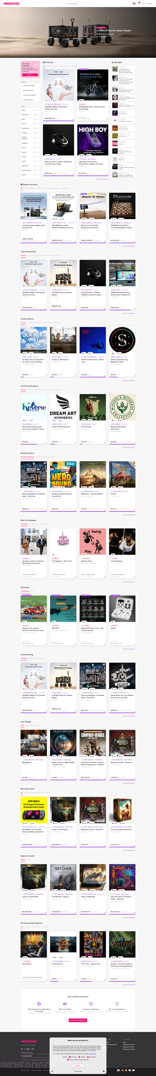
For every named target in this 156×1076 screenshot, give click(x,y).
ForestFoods (86, 427)
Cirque (113, 494)
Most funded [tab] (32, 658)
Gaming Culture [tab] (74, 66)
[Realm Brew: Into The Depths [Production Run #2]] (122, 676)
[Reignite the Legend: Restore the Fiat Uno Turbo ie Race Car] (34, 609)
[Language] (134, 4)
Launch (29, 74)
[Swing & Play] (93, 541)
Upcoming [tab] (30, 255)
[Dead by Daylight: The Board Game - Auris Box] (34, 474)
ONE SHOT (55, 628)
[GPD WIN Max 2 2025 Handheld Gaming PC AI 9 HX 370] (63, 206)
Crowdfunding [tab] (39, 255)
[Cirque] (122, 474)
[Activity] (138, 3)
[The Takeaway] (122, 541)
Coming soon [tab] (25, 591)
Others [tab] (53, 457)
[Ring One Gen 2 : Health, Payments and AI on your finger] (58, 140)
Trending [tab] (24, 658)
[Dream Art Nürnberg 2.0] (63, 407)
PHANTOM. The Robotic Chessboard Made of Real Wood (121, 227)
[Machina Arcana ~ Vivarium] (122, 743)
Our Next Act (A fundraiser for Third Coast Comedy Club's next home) (33, 362)
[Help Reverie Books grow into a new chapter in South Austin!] (34, 407)
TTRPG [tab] (38, 457)
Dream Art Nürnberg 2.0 (61, 427)
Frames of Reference (60, 360)
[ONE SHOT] (63, 609)
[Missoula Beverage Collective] (122, 407)
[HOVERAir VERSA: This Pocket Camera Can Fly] (58, 85)
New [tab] (32, 591)
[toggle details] (74, 120)
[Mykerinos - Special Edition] (93, 474)
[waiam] (122, 609)
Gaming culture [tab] (65, 188)
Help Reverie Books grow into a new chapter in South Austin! (33, 429)
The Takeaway (116, 561)
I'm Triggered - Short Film (62, 561)
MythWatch (27, 762)
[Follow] (23, 554)
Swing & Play (86, 561)
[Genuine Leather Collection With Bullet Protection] (34, 541)
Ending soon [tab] (57, 255)
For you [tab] (23, 255)
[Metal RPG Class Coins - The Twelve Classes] (93, 609)
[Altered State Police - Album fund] (93, 340)
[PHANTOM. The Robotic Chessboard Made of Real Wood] (122, 206)
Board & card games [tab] (27, 457)
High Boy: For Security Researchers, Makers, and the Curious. (91, 164)
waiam (113, 628)
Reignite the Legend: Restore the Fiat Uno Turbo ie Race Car (33, 630)
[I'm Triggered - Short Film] (63, 541)
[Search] (67, 3)
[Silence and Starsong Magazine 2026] (122, 340)
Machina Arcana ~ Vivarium (121, 762)
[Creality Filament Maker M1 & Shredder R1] (34, 206)
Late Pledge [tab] (48, 255)
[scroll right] (107, 66)
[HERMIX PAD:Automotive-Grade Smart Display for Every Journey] (122, 273)
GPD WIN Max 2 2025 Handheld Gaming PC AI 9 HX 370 (63, 227)
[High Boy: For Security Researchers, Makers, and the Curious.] (92, 140)
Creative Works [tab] (63, 66)
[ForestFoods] (93, 407)
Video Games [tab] (46, 457)
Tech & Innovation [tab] (52, 66)
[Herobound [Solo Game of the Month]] (63, 474)
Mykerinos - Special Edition (92, 494)
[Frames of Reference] (63, 340)
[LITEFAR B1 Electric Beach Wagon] (63, 273)
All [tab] (44, 66)
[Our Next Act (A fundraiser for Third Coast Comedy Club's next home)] (34, 340)
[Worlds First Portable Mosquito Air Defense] (93, 206)
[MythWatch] (34, 743)
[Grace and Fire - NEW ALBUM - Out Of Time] (63, 743)
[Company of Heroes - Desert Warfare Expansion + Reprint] (93, 743)
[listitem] (30, 110)
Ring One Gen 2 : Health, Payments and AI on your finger (91, 294)
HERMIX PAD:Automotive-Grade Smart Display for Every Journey (120, 294)
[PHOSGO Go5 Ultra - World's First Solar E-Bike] (92, 85)
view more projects (101, 179)
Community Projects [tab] (53, 188)
